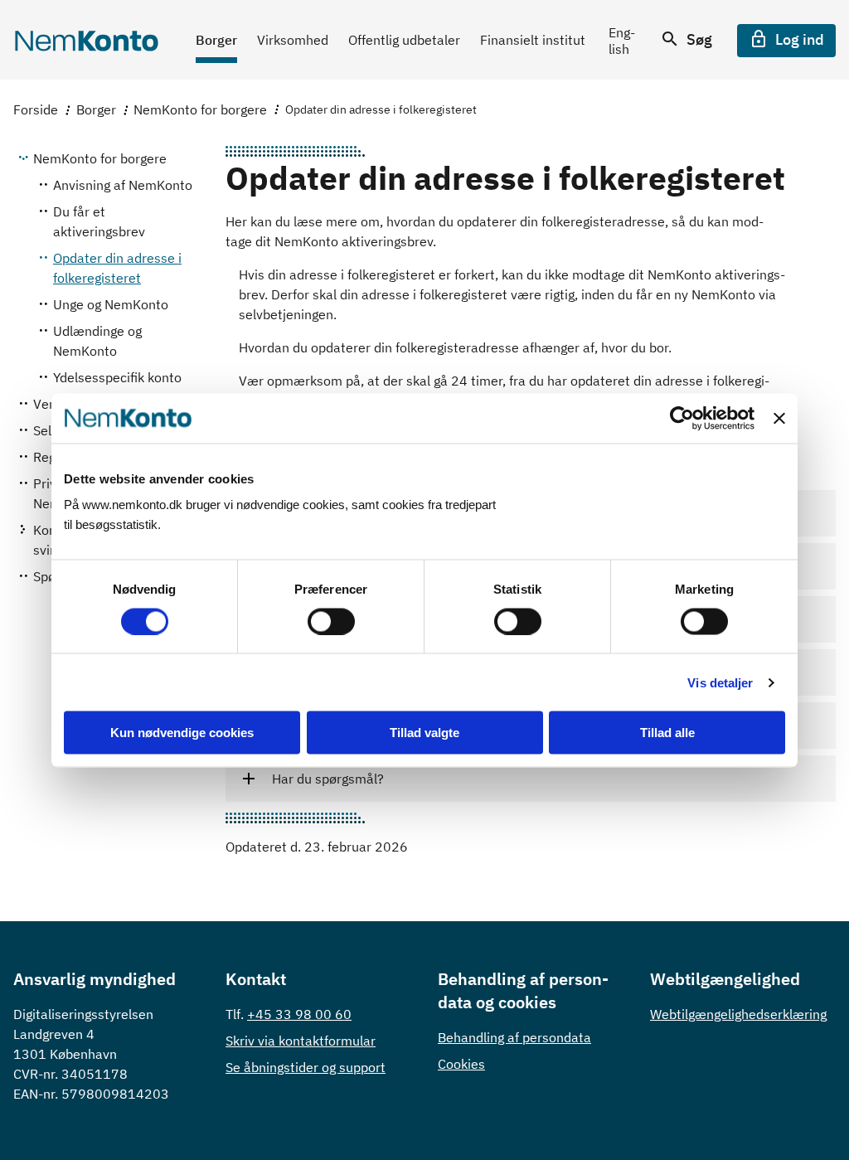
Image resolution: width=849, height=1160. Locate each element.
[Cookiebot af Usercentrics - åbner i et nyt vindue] (681, 417)
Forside (35, 109)
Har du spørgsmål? (328, 778)
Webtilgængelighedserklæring (738, 1014)
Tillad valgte (424, 733)
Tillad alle (667, 733)
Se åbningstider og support (306, 1067)
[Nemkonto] (86, 40)
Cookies (461, 1064)
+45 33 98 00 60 (299, 1014)
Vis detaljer (720, 682)
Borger (96, 109)
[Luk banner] (779, 418)
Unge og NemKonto (110, 304)
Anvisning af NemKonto (122, 185)
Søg (697, 39)
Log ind (798, 39)
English (622, 40)
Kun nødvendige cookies (182, 733)
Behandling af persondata (514, 1037)
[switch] (331, 621)
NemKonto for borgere (200, 109)
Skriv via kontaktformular (301, 1040)
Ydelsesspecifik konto (117, 377)
